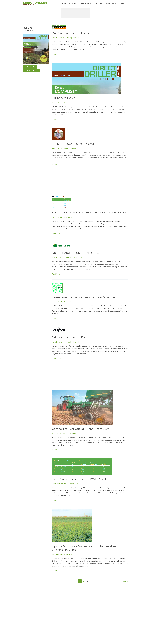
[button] (76, 3)
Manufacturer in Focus (60, 38)
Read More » (56, 54)
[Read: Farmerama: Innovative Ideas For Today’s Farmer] (57, 288)
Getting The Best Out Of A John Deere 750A (81, 428)
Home (64, 3)
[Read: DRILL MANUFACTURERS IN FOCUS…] (62, 245)
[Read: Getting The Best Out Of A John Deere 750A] (82, 407)
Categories (98, 3)
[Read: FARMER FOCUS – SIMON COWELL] (58, 134)
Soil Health (56, 217)
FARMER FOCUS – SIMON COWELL (75, 143)
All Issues (72, 3)
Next (125, 581)
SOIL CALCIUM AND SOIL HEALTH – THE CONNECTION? (89, 212)
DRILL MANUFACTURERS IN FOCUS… (76, 253)
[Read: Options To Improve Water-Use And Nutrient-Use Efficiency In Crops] (72, 525)
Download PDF (31, 71)
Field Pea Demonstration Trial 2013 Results (79, 479)
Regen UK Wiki (85, 3)
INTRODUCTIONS (63, 98)
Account (122, 3)
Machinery (56, 433)
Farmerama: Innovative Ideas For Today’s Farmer (83, 297)
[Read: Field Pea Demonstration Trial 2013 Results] (82, 467)
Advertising (110, 3)
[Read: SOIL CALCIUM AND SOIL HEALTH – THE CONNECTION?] (62, 202)
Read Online (30, 67)
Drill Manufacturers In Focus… (71, 33)
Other (54, 103)
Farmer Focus (57, 148)
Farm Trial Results (59, 484)
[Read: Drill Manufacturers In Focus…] (59, 27)
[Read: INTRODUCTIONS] (86, 78)
